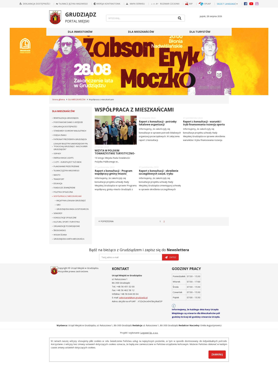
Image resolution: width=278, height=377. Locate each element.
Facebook (245, 3)
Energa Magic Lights (64, 158)
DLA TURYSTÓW (199, 31)
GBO (58, 204)
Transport (59, 179)
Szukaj (179, 18)
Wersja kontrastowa (109, 3)
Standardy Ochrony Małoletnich (70, 130)
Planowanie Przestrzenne (66, 166)
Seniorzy (58, 213)
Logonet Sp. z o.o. (149, 332)
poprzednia (107, 221)
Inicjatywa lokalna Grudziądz (71, 200)
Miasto (57, 175)
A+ (157, 3)
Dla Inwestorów (80, 31)
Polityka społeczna (63, 192)
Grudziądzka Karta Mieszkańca (69, 239)
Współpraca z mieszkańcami (67, 196)
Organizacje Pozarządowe (67, 226)
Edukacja (58, 183)
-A (152, 4)
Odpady (57, 153)
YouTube (251, 3)
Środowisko (60, 230)
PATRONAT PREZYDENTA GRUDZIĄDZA (70, 139)
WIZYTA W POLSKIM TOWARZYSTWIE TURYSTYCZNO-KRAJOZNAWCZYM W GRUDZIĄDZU (115, 155)
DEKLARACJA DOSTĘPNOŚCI (65, 126)
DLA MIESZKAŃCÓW (141, 31)
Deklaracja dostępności (36, 3)
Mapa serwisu (137, 3)
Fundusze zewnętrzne (64, 187)
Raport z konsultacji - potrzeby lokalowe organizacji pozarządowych (158, 124)
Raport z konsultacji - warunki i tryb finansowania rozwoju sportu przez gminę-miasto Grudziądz (204, 124)
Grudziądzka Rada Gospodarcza (72, 209)
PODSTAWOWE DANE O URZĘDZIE (68, 122)
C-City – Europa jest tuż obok (68, 162)
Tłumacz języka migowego (73, 3)
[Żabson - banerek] (139, 61)
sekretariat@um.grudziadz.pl (133, 297)
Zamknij (217, 354)
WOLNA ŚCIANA (60, 234)
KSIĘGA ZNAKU (60, 135)
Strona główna (58, 99)
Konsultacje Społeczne (65, 217)
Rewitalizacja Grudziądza (66, 118)
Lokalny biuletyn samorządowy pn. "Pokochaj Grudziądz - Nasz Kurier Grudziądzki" (71, 146)
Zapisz (172, 257)
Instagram (256, 3)
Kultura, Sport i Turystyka (67, 221)
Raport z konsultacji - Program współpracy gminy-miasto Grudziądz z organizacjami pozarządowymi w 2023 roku (113, 175)
